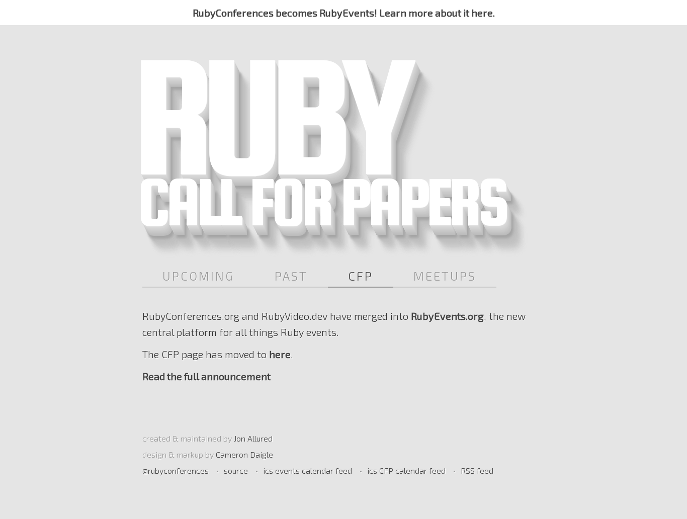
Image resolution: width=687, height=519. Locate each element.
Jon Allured (253, 438)
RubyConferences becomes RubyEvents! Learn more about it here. (344, 13)
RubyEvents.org (447, 316)
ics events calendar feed (307, 470)
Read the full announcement (206, 376)
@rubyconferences (175, 470)
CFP (360, 276)
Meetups (444, 276)
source (236, 470)
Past (291, 276)
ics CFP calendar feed (406, 470)
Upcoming (198, 276)
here (280, 354)
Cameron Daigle (244, 454)
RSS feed (477, 470)
